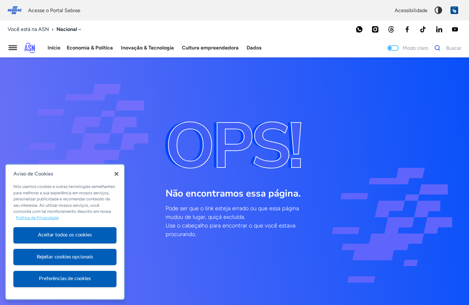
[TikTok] (423, 29)
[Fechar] (116, 174)
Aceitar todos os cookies (65, 234)
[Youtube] (455, 29)
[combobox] (69, 29)
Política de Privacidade (37, 218)
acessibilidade (411, 10)
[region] (65, 232)
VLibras (454, 10)
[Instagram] (375, 29)
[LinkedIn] (439, 29)
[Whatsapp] (359, 29)
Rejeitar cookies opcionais (65, 256)
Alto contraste (438, 10)
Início (54, 48)
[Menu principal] (13, 48)
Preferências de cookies (65, 278)
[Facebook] (407, 29)
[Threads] (391, 29)
